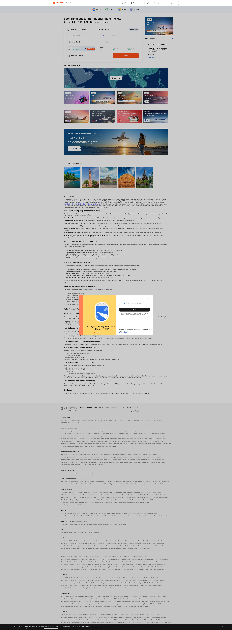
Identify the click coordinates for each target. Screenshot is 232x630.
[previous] (81, 315)
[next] (114, 315)
